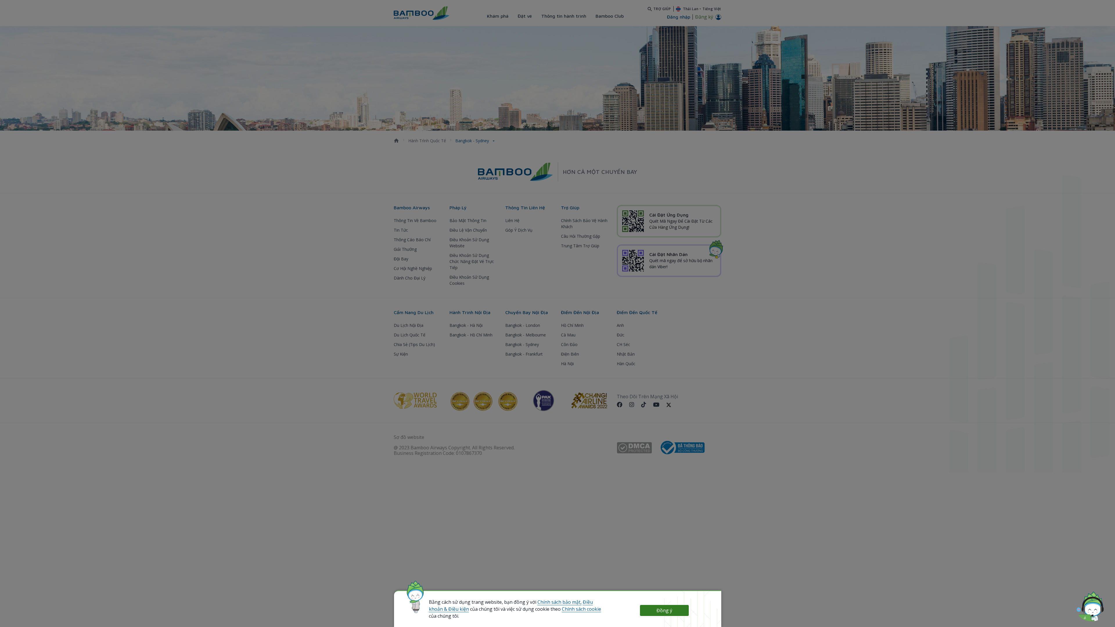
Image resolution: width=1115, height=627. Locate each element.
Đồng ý (664, 610)
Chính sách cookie (581, 609)
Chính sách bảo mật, (559, 602)
